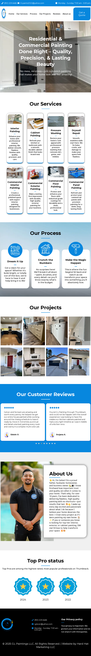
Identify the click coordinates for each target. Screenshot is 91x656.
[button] (36, 443)
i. (43, 624)
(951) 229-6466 (10, 3)
